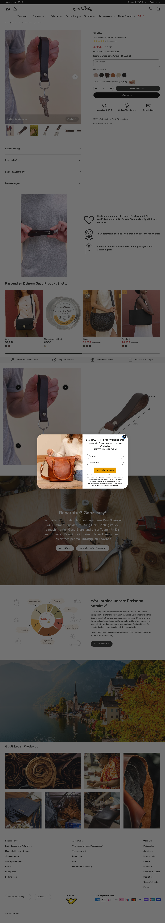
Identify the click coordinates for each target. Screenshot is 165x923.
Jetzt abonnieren (105, 470)
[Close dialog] (124, 437)
